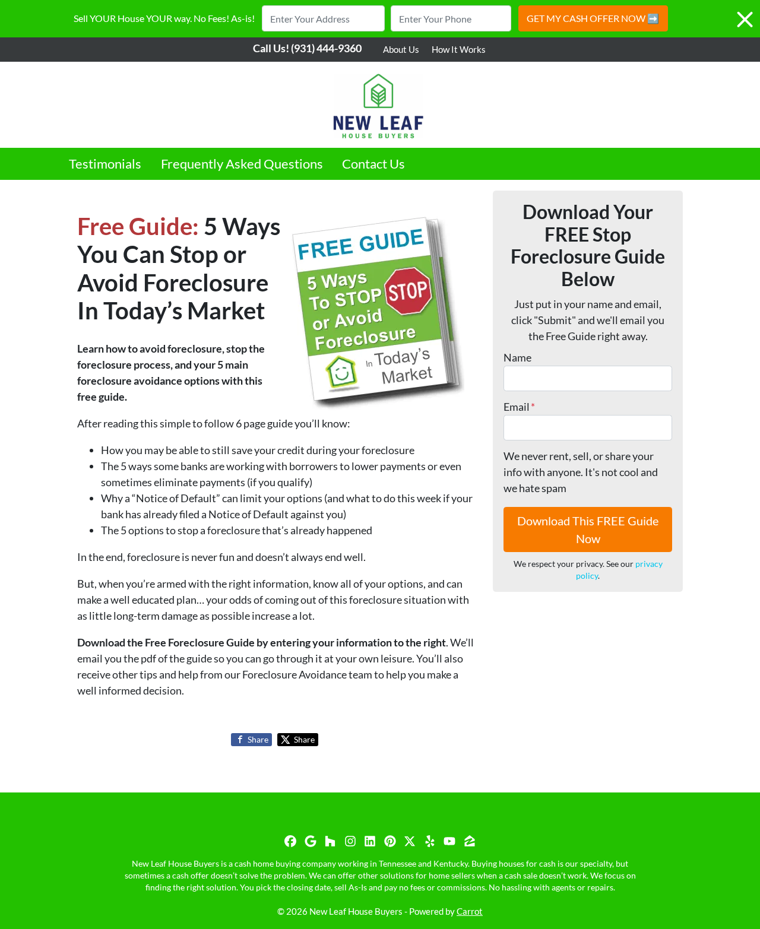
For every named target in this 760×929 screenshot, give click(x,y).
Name (517, 357)
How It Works (459, 49)
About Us (401, 49)
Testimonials (105, 164)
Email (519, 406)
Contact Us (373, 164)
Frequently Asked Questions (242, 164)
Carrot (470, 911)
